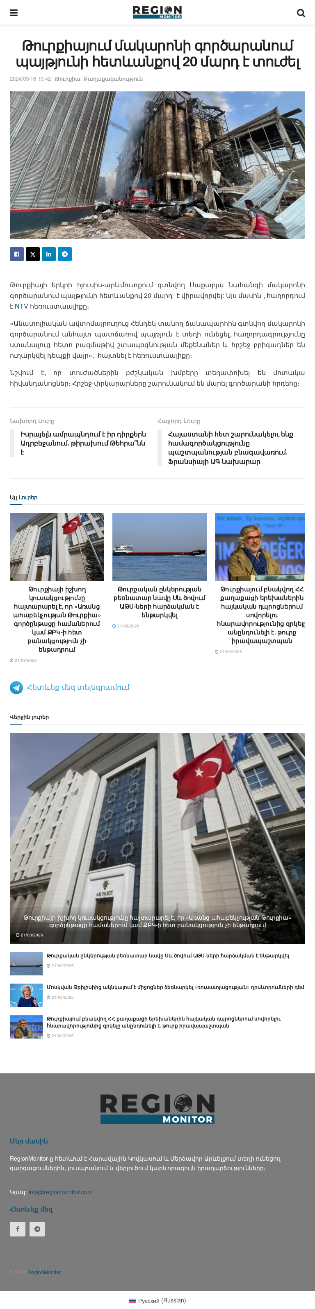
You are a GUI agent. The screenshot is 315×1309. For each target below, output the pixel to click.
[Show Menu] (14, 12)
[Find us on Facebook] (17, 1229)
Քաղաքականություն (113, 78)
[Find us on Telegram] (37, 1229)
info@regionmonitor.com (60, 1192)
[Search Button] (301, 12)
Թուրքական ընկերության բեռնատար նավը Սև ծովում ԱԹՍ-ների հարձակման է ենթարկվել (159, 601)
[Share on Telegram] (65, 254)
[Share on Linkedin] (49, 254)
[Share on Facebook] (17, 254)
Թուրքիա (67, 78)
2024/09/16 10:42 (30, 78)
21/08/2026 (25, 660)
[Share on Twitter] (33, 254)
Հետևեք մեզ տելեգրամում (78, 686)
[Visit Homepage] (157, 12)
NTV (21, 306)
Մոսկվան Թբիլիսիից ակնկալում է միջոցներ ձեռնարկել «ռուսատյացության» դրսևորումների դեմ (175, 987)
